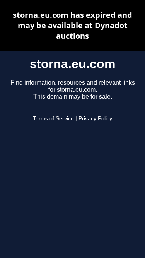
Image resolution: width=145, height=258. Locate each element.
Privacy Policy (95, 118)
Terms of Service (53, 118)
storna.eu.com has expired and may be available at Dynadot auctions (72, 25)
